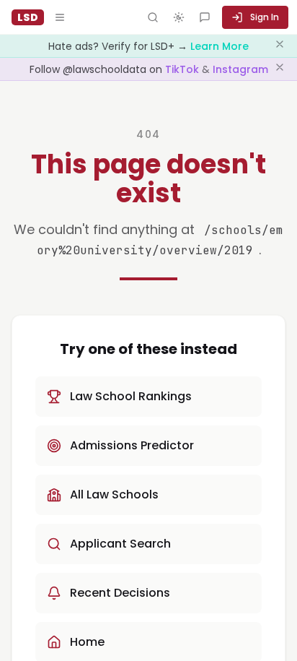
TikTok (183, 69)
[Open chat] (204, 17)
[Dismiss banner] (279, 46)
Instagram (240, 69)
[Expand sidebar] (59, 17)
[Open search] (152, 17)
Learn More (219, 46)
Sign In (264, 17)
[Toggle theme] (178, 17)
